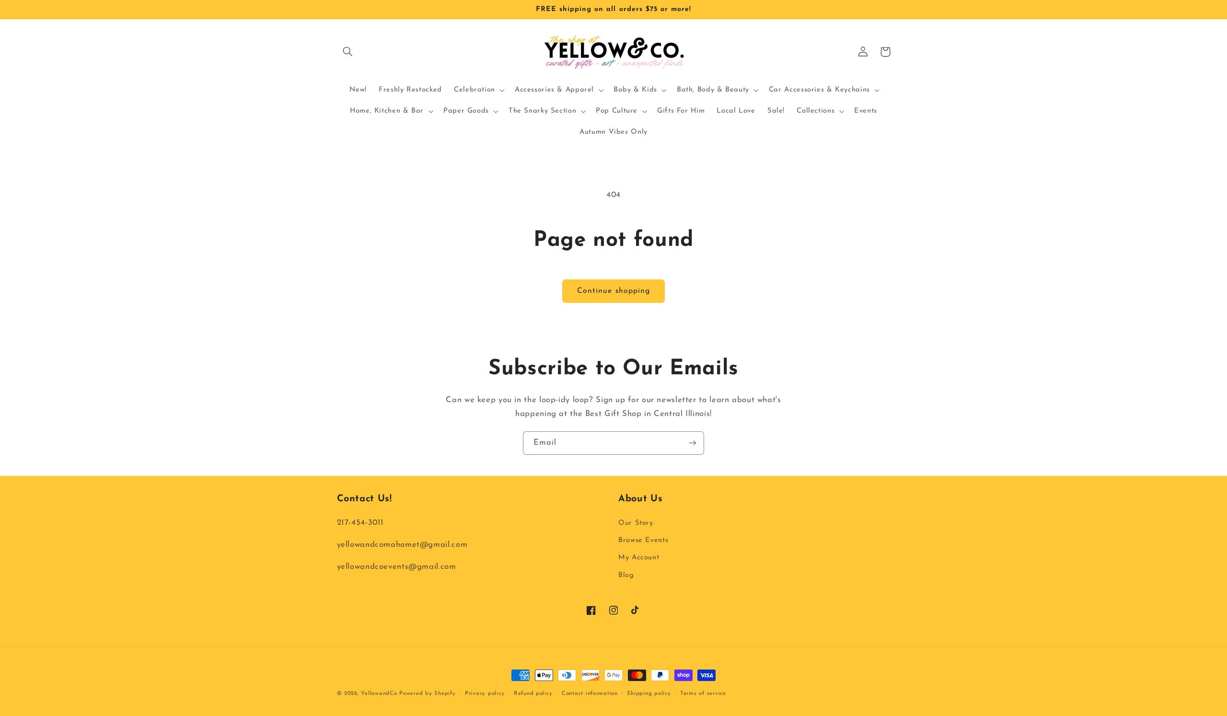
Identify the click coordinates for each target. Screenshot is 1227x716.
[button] (348, 52)
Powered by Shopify (427, 693)
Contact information (590, 693)
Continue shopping (613, 291)
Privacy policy (484, 693)
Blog (626, 575)
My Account (638, 557)
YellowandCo (379, 693)
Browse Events (643, 540)
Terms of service (703, 693)
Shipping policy (649, 693)
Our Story (635, 523)
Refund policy (533, 693)
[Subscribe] (693, 443)
